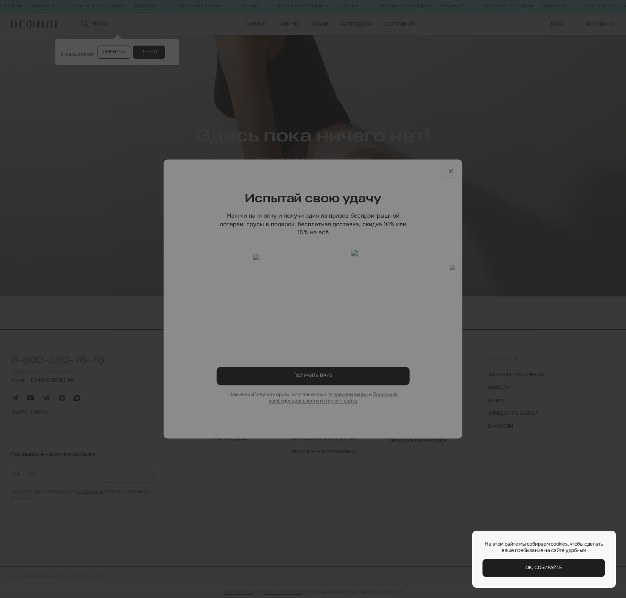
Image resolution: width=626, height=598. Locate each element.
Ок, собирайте (543, 567)
